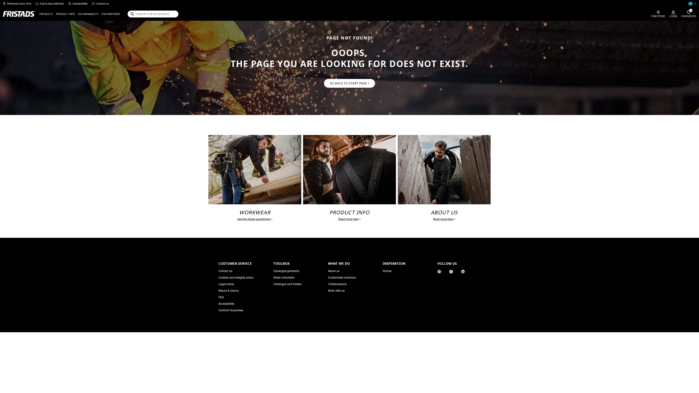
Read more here (348, 219)
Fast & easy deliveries (52, 3)
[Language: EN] (692, 3)
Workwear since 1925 (19, 3)
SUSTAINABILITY (88, 14)
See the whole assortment (253, 219)
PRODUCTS (46, 14)
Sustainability (80, 3)
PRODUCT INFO (65, 14)
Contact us (102, 3)
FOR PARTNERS (110, 14)
